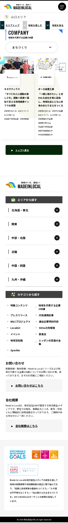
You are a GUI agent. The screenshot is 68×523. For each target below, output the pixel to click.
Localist (15, 328)
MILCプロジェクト (20, 321)
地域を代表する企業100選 (50, 307)
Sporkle (15, 350)
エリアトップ (13, 25)
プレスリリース (18, 315)
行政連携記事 (46, 315)
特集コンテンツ (19, 305)
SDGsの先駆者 (47, 328)
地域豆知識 (16, 340)
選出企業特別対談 (48, 321)
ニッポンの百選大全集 (50, 342)
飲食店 (42, 334)
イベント (15, 334)
